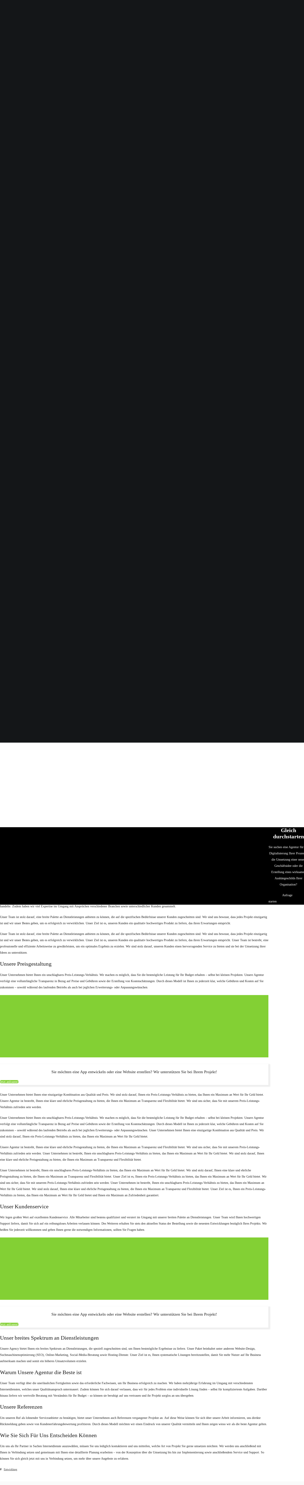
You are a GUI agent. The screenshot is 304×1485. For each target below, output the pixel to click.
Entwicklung (10, 1469)
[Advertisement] (152, 777)
